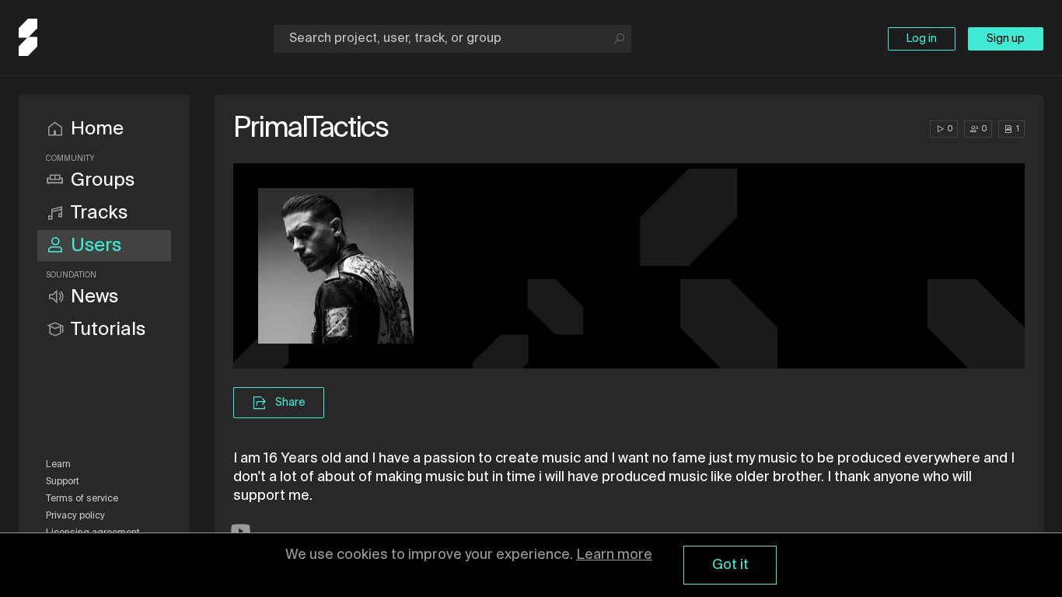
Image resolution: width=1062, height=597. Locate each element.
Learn (58, 465)
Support (62, 482)
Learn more (614, 555)
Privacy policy (75, 516)
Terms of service (82, 499)
